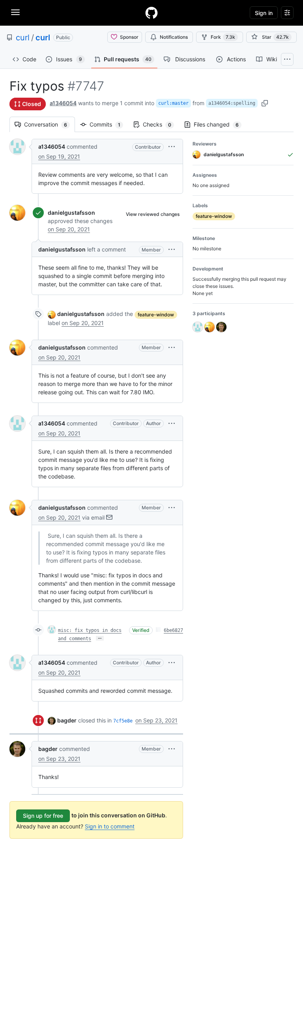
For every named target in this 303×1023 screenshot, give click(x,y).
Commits (109, 124)
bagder (67, 720)
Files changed (220, 124)
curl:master (173, 103)
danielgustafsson (71, 212)
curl (23, 37)
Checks (161, 124)
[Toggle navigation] (15, 12)
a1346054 (63, 103)
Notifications (174, 37)
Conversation (49, 124)
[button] (171, 146)
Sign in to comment (110, 826)
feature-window (156, 315)
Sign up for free (43, 815)
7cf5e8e (123, 721)
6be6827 (173, 630)
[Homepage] (151, 12)
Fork (223, 37)
